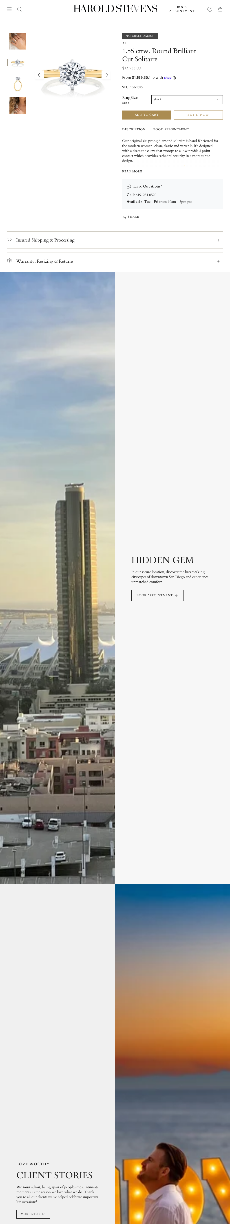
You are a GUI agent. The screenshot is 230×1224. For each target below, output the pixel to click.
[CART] (220, 9)
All (124, 43)
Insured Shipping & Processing (45, 240)
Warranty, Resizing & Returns (44, 261)
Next (106, 74)
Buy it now (198, 115)
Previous (39, 74)
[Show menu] (9, 9)
